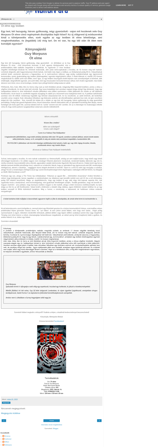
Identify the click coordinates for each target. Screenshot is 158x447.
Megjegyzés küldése (10, 413)
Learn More (121, 5)
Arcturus (7, 436)
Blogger (55, 428)
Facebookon (59, 321)
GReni (7, 442)
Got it (130, 5)
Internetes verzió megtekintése (51, 425)
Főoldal (51, 420)
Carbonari (8, 439)
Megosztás (6, 402)
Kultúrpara (8, 445)
